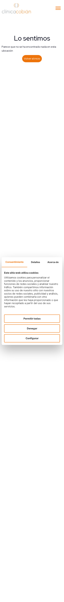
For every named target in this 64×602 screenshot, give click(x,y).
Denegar (32, 328)
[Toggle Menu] (58, 8)
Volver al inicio (32, 58)
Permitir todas (32, 318)
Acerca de (53, 262)
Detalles (35, 262)
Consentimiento (14, 262)
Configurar (32, 338)
